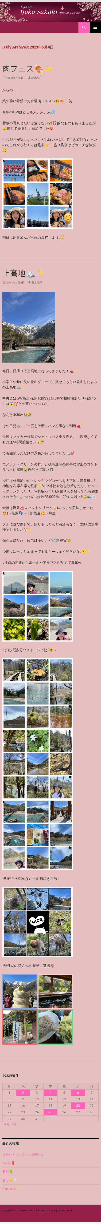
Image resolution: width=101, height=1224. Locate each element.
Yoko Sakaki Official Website (35, 1210)
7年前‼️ (8, 1163)
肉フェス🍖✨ (27, 68)
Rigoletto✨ (11, 1189)
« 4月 (6, 1124)
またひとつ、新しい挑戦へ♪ (22, 1154)
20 (78, 1105)
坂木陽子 (37, 77)
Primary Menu (95, 27)
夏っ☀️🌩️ (9, 1180)
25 (50, 1112)
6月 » (15, 1124)
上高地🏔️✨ (23, 273)
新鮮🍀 (7, 1172)
